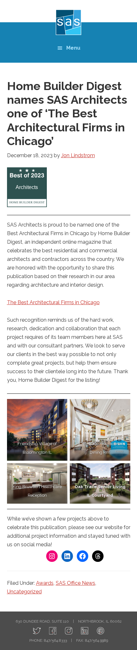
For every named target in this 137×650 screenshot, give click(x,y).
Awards (45, 583)
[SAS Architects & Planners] (68, 22)
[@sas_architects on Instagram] (69, 631)
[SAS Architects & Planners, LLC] (101, 631)
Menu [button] (73, 48)
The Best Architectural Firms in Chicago (53, 302)
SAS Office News (75, 583)
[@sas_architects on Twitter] (37, 631)
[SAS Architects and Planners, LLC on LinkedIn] (85, 631)
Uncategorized (24, 592)
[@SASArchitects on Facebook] (53, 631)
